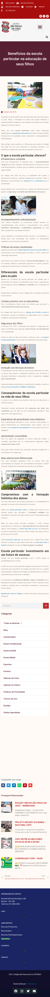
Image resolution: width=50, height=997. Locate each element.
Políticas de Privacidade (14, 692)
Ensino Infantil (9, 650)
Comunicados (9, 637)
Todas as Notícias (11, 623)
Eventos (7, 671)
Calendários (5, 939)
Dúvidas (6, 705)
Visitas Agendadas (11, 712)
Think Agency (32, 984)
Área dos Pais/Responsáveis (11, 935)
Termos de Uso (10, 699)
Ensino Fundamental (12, 644)
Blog (5, 630)
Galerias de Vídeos (11, 685)
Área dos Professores (9, 927)
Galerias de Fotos (11, 678)
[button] (40, 27)
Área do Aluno (6, 931)
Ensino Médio (9, 657)
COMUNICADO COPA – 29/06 (28, 858)
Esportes (7, 664)
